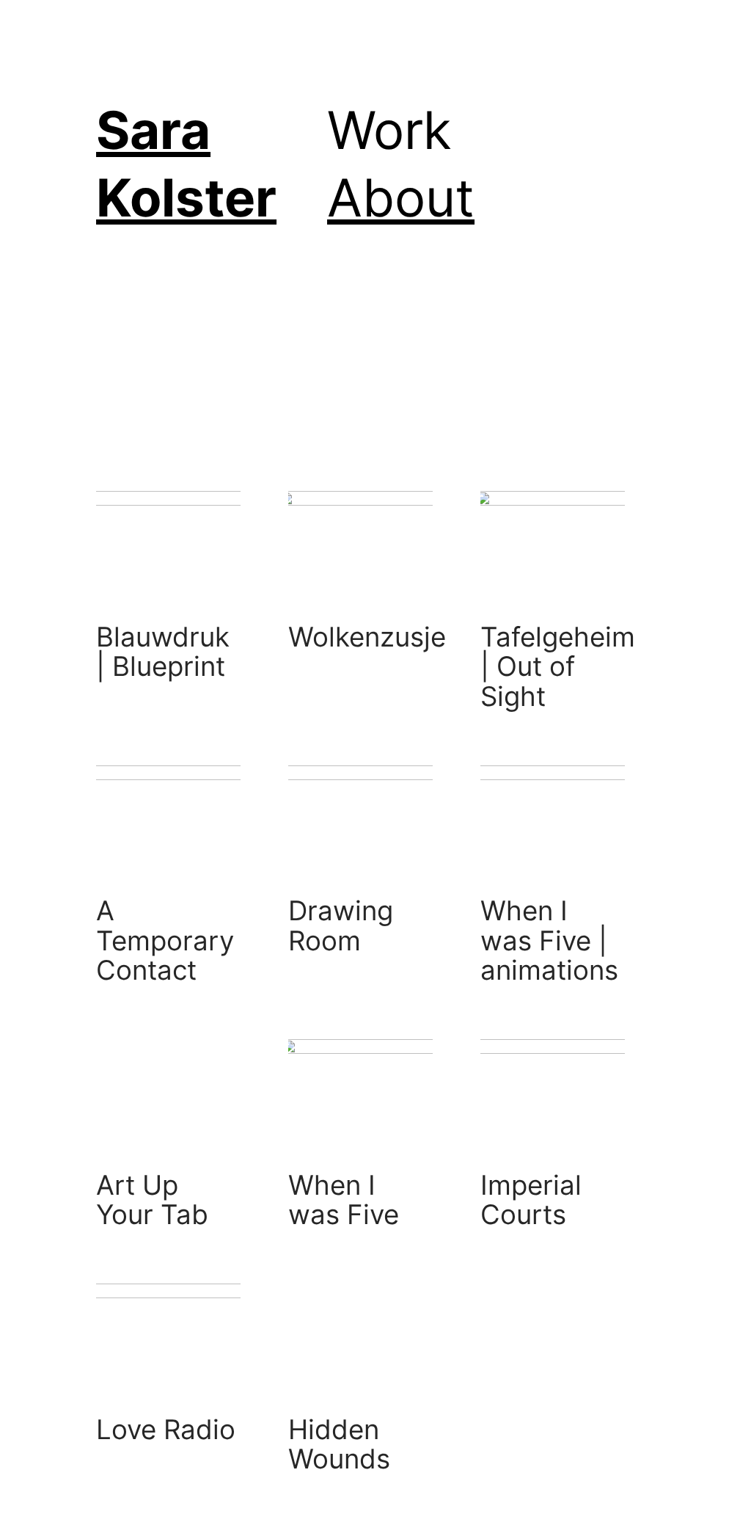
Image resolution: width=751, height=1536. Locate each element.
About (401, 197)
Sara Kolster (186, 163)
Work (389, 129)
